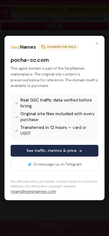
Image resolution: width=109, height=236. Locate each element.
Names (23, 47)
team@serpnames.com (33, 191)
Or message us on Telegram (57, 164)
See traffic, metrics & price (52, 150)
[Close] (97, 44)
